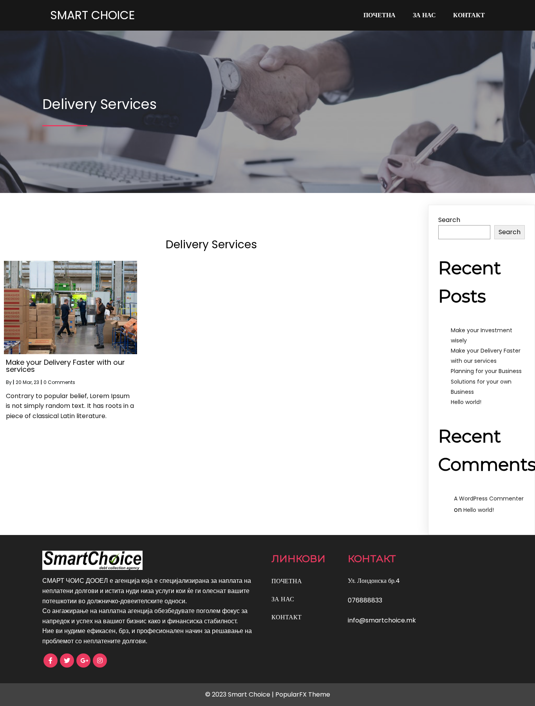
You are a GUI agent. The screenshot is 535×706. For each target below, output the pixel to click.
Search (449, 219)
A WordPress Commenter (489, 498)
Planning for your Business (486, 371)
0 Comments (59, 382)
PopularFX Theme (302, 694)
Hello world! (466, 402)
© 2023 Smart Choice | (240, 694)
